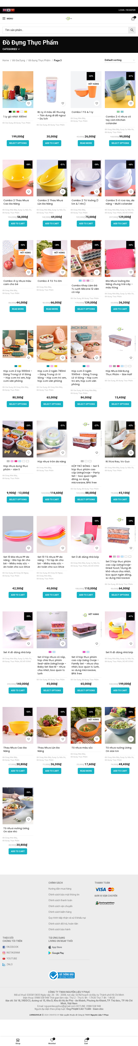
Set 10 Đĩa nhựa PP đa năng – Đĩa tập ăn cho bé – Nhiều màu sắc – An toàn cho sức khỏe (16, 562)
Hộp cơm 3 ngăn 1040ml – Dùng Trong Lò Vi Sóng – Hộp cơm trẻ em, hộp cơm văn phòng (85, 377)
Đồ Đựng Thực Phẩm (39, 60)
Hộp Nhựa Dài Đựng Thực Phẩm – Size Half (119, 372)
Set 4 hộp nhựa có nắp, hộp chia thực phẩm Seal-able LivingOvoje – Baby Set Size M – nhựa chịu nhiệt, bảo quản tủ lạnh (52, 665)
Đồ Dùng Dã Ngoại (21, 573)
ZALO (9, 964)
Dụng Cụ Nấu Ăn (127, 129)
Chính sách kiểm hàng (60, 912)
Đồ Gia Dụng (19, 60)
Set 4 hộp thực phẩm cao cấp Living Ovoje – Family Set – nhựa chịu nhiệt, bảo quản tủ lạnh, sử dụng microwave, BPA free (85, 665)
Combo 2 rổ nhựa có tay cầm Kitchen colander (118, 120)
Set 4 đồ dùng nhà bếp (17, 652)
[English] (5, 10)
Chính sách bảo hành (59, 929)
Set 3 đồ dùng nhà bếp (85, 557)
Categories (10, 49)
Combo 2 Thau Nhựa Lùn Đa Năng (50, 202)
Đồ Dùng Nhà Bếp (78, 118)
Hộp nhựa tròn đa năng (52, 461)
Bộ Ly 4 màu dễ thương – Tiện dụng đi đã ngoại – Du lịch (51, 115)
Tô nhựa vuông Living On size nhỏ (16, 830)
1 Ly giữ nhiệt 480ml (15, 116)
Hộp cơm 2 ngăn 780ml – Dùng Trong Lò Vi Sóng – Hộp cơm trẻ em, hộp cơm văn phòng (52, 376)
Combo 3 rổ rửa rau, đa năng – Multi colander (120, 202)
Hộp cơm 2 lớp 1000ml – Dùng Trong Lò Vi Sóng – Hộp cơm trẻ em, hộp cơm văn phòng (17, 376)
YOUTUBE (11, 958)
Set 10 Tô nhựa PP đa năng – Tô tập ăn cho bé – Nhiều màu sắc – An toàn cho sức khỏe (51, 562)
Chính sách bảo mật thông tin (63, 894)
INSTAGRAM (13, 952)
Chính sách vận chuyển (60, 906)
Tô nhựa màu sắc (82, 747)
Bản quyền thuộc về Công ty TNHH (84, 1015)
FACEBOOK (12, 947)
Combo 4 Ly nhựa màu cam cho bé (17, 282)
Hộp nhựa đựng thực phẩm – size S (15, 467)
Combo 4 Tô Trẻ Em (50, 281)
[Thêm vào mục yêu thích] (29, 103)
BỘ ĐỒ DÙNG (128, 213)
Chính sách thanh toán (60, 900)
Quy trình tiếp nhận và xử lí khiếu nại (67, 917)
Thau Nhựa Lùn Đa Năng (49, 749)
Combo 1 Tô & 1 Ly (82, 112)
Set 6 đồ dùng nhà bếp (119, 652)
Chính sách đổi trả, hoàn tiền (63, 923)
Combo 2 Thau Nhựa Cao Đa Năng (16, 202)
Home (6, 60)
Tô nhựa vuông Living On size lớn (118, 749)
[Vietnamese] (13, 10)
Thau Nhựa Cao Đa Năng (15, 749)
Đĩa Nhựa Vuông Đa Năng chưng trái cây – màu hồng (119, 284)
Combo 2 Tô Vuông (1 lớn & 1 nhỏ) (85, 202)
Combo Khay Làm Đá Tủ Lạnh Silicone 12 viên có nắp (85, 289)
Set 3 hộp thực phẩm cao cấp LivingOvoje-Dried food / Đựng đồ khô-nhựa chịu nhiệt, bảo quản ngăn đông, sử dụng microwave (119, 570)
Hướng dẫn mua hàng (59, 888)
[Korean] (9, 10)
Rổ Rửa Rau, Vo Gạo (118, 461)
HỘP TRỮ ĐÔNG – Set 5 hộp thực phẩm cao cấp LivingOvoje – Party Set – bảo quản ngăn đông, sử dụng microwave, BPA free (86, 474)
